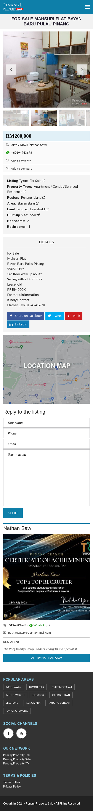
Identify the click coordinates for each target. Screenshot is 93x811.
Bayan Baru (26, 203)
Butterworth (15, 695)
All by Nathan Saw (46, 658)
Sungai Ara (33, 702)
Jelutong (12, 702)
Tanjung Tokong (17, 710)
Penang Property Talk (16, 755)
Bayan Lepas (36, 687)
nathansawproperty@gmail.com (29, 632)
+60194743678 (21, 152)
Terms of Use (11, 782)
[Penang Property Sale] (11, 7)
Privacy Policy (12, 786)
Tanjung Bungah (59, 702)
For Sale (36, 180)
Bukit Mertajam (62, 687)
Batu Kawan (13, 687)
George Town (61, 695)
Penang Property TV (16, 763)
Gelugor (38, 695)
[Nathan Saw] (46, 577)
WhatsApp (40, 625)
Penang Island (31, 197)
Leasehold (37, 209)
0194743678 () (28, 145)
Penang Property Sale (16, 759)
